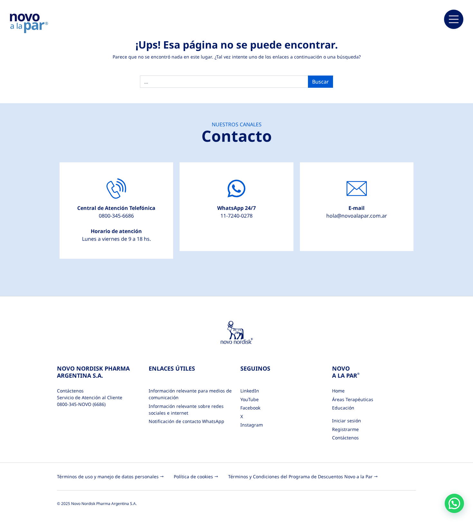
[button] (454, 503)
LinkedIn (249, 391)
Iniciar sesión (346, 421)
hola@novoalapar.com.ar (356, 215)
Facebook (250, 408)
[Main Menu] (453, 19)
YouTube (249, 399)
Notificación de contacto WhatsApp (186, 421)
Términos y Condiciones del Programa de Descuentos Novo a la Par (300, 476)
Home (338, 391)
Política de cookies (193, 476)
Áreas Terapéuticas (352, 399)
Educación (343, 408)
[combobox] (224, 82)
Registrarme (345, 429)
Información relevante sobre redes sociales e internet (186, 409)
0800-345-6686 (116, 215)
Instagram (251, 425)
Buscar (320, 81)
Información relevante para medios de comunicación (190, 394)
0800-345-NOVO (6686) (81, 404)
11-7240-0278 (236, 215)
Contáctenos (345, 438)
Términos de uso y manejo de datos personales (108, 476)
